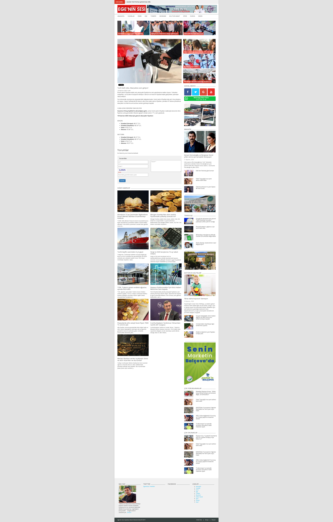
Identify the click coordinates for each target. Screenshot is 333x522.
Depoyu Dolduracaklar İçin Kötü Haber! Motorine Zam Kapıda (165, 288)
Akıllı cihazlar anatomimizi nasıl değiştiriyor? (206, 243)
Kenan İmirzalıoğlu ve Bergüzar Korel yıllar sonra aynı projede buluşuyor (198, 156)
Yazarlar (198, 488)
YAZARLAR (131, 16)
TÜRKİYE (153, 16)
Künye (206, 520)
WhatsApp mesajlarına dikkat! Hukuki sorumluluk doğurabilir (206, 235)
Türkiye (198, 493)
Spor (197, 498)
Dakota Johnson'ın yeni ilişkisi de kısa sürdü (205, 187)
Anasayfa (198, 486)
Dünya (197, 500)
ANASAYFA (121, 16)
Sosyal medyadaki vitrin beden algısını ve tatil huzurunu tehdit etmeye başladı (205, 317)
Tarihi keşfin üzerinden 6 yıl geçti (130, 252)
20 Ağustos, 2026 (189, 301)
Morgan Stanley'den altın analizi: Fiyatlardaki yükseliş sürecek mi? (163, 215)
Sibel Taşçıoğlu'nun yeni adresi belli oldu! (204, 179)
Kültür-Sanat (199, 497)
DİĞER (200, 16)
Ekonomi (198, 495)
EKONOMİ (162, 16)
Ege (197, 491)
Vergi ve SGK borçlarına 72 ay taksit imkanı (164, 253)
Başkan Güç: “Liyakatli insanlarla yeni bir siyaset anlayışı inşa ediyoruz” (206, 437)
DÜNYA (192, 16)
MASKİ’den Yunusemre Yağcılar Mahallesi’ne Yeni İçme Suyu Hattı (206, 409)
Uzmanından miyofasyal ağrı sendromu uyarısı (205, 324)
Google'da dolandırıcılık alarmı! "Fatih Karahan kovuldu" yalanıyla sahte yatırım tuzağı (206, 220)
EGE (146, 16)
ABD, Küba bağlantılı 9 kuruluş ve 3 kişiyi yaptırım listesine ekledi (206, 417)
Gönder (122, 180)
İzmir (197, 490)
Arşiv (197, 502)
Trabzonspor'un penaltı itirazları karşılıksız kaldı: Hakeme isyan (204, 425)
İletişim (214, 520)
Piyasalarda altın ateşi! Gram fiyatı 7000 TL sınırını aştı (132, 324)
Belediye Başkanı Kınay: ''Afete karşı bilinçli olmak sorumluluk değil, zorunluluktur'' (206, 393)
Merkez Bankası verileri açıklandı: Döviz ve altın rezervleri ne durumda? (132, 359)
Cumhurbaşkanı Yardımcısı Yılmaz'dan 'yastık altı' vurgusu (165, 324)
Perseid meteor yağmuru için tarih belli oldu (205, 227)
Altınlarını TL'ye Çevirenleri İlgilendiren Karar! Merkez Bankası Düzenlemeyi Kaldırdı (132, 216)
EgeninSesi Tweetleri (149, 486)
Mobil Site (199, 520)
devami (129, 512)
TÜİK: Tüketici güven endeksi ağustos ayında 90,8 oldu (131, 288)
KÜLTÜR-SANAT (174, 16)
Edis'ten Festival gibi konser (205, 171)
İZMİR (139, 16)
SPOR (185, 16)
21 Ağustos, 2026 (189, 159)
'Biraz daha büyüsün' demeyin (196, 298)
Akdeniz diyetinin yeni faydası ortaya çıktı (205, 332)
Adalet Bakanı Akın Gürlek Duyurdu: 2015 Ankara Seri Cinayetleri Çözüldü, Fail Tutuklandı (154, 2)
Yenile (119, 172)
